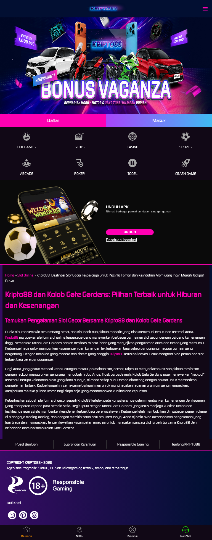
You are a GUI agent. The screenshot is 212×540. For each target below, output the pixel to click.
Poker (79, 173)
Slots (79, 147)
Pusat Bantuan (26, 444)
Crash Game (185, 173)
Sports (185, 147)
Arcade (26, 173)
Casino (132, 147)
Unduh (130, 232)
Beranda (26, 536)
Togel (132, 173)
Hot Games (26, 147)
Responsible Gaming (133, 444)
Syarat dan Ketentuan (80, 444)
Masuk (159, 120)
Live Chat (185, 536)
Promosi (132, 536)
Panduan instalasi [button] (121, 240)
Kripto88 (11, 337)
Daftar (53, 120)
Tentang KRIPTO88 (186, 444)
